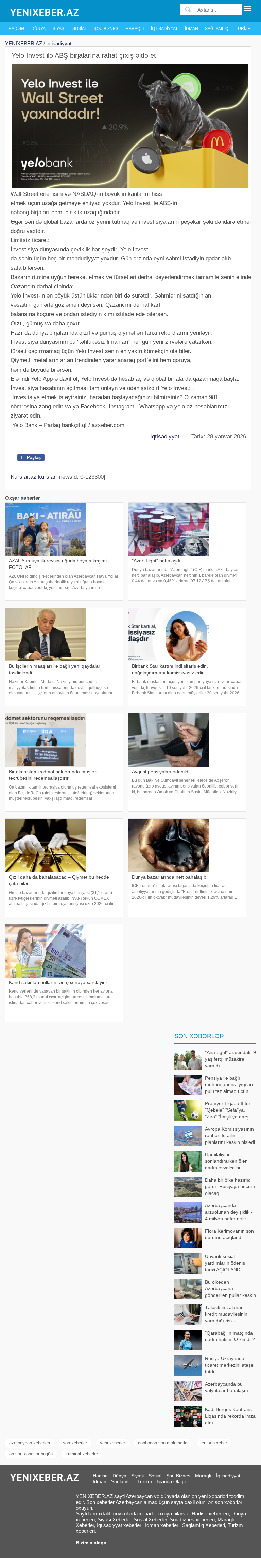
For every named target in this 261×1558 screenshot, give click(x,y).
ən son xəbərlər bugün (31, 1453)
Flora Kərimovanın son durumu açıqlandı (229, 1234)
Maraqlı (134, 28)
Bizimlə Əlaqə (171, 1481)
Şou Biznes (106, 28)
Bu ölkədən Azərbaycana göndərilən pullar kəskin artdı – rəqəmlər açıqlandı (215, 1289)
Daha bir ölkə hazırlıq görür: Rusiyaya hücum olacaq (230, 1186)
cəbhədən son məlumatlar (163, 1442)
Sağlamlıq (216, 28)
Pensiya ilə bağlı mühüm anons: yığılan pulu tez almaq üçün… (229, 1084)
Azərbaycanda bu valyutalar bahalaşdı (226, 1387)
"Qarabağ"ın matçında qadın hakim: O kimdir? (230, 1336)
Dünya (38, 28)
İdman (191, 28)
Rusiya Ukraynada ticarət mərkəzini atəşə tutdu (229, 1365)
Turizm (243, 28)
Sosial (79, 28)
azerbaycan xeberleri (29, 1442)
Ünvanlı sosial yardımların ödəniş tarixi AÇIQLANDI (225, 1263)
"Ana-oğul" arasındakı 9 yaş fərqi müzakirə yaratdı (230, 1059)
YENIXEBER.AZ (23, 43)
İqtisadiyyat (164, 28)
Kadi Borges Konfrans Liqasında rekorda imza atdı (230, 1416)
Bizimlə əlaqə (91, 1542)
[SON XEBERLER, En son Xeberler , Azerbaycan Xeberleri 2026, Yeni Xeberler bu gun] (45, 11)
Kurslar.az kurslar (33, 477)
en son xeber (214, 1442)
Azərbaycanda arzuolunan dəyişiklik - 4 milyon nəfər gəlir (229, 1212)
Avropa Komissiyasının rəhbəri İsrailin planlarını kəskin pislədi (230, 1135)
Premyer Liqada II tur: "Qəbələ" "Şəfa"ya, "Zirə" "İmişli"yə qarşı (228, 1110)
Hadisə (16, 28)
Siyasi (59, 28)
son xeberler (75, 1442)
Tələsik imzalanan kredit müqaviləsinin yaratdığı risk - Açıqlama (226, 1315)
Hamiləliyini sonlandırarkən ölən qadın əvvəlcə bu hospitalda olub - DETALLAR (211, 1162)
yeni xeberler (112, 1442)
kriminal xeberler (82, 1453)
